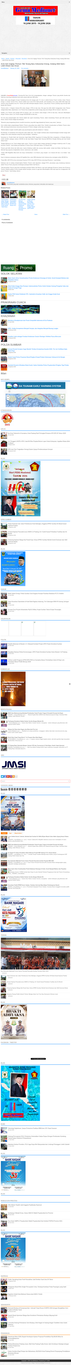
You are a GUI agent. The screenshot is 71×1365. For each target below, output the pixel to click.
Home (2, 58)
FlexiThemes (28, 1362)
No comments (24, 68)
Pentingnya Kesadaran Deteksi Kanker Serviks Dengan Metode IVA (25, 721)
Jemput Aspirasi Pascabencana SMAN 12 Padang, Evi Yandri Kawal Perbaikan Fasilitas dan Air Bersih (35, 982)
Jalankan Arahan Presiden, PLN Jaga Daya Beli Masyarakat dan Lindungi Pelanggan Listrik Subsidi (38, 1144)
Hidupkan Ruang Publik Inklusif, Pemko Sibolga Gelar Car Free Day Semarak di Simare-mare (32, 994)
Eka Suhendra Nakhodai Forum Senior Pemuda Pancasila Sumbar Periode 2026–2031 (31, 860)
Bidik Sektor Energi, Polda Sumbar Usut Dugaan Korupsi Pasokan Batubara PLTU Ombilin (36, 593)
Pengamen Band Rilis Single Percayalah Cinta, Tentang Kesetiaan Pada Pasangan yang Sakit (37, 1287)
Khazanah (18, 58)
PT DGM (47, 1360)
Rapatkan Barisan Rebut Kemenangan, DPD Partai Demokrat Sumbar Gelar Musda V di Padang (37, 652)
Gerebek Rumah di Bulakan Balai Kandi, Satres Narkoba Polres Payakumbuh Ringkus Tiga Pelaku (38, 365)
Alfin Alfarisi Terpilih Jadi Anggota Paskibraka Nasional (25, 1205)
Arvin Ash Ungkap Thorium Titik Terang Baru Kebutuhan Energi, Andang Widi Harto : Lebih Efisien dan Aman (33, 65)
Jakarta (7, 58)
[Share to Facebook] (7, 179)
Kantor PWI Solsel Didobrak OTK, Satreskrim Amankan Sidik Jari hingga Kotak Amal (34, 294)
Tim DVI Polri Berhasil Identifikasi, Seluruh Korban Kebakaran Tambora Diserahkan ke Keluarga (22, 204)
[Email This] (2, 179)
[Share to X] (6, 179)
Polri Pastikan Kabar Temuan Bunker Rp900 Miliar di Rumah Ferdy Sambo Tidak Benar (5, 203)
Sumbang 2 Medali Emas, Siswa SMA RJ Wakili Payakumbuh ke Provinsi (30, 1213)
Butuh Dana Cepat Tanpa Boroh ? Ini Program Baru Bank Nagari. (25, 737)
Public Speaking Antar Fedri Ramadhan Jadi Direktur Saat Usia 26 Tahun (30, 1279)
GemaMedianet (34, 1360)
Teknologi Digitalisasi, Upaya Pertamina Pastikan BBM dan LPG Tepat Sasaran (32, 1128)
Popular (4, 833)
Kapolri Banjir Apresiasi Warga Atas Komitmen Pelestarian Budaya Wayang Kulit (32, 1315)
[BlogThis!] (4, 179)
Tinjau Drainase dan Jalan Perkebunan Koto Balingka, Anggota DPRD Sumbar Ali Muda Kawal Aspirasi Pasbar (37, 975)
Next (69, 684)
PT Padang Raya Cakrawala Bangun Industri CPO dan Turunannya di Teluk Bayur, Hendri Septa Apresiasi (36, 745)
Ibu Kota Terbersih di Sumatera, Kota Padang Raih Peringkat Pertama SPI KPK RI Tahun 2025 (37, 433)
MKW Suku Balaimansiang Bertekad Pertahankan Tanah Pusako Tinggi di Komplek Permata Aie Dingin (35, 713)
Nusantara (24, 58)
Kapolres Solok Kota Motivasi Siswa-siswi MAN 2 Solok (25, 1294)
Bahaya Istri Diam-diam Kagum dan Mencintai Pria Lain (23, 729)
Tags (10, 833)
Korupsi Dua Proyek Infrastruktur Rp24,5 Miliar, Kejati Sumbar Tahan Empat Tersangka (34, 609)
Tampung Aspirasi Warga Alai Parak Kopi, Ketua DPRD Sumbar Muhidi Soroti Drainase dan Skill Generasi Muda (37, 988)
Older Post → (66, 214)
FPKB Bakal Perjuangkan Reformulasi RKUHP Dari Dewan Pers (13, 202)
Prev (1, 684)
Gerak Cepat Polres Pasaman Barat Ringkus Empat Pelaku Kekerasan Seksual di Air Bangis (36, 357)
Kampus (12, 58)
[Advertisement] (35, 39)
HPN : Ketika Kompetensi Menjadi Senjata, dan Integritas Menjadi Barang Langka (33, 328)
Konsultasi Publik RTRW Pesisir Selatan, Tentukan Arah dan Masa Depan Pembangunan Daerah (33, 885)
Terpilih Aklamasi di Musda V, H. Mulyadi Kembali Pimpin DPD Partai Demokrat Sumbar (35, 644)
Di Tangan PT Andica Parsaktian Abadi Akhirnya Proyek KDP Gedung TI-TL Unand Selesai (32, 852)
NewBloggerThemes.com (45, 1362)
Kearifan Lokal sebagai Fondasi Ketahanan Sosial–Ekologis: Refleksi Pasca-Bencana (34, 336)
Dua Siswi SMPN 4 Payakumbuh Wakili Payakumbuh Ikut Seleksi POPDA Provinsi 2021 (35, 1221)
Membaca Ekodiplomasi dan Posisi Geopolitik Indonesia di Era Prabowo (30, 320)
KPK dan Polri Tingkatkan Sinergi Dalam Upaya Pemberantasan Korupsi (30, 449)
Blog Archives (18, 833)
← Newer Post (5, 214)
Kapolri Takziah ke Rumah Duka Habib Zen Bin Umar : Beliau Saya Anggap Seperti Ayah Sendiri (31, 204)
